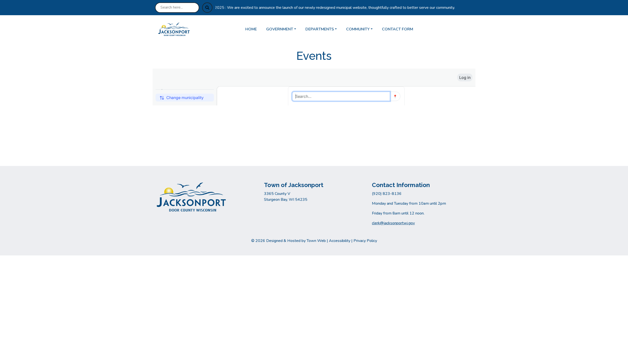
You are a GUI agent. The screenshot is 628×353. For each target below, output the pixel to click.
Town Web (316, 240)
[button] (283, 29)
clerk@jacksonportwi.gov (393, 223)
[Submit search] (207, 7)
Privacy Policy (365, 240)
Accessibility (339, 240)
